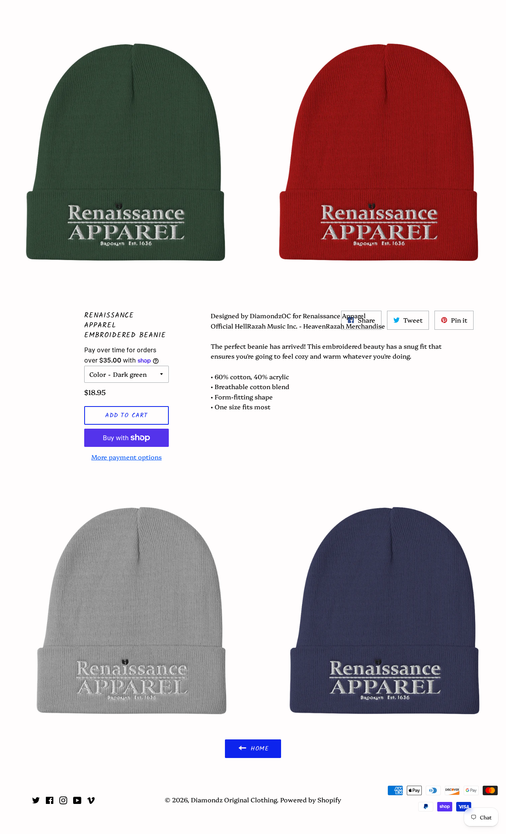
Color (97, 374)
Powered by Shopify (310, 799)
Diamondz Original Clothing (253, 13)
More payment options (126, 456)
